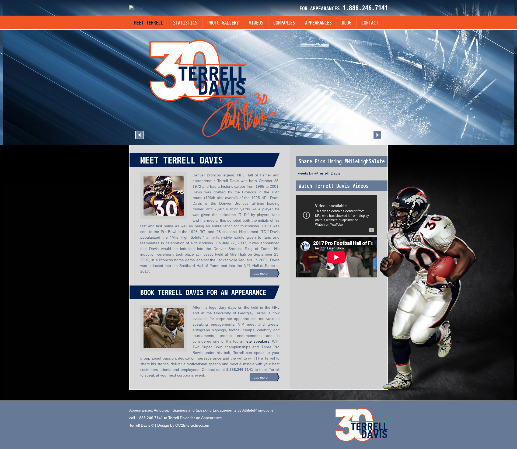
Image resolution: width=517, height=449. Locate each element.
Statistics (185, 23)
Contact (369, 23)
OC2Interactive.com (192, 425)
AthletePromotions (258, 410)
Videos (256, 23)
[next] (377, 135)
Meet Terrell (148, 23)
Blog (346, 23)
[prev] (139, 135)
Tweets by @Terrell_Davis (318, 173)
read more (260, 274)
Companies (284, 23)
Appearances (318, 23)
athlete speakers (254, 341)
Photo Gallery (223, 23)
